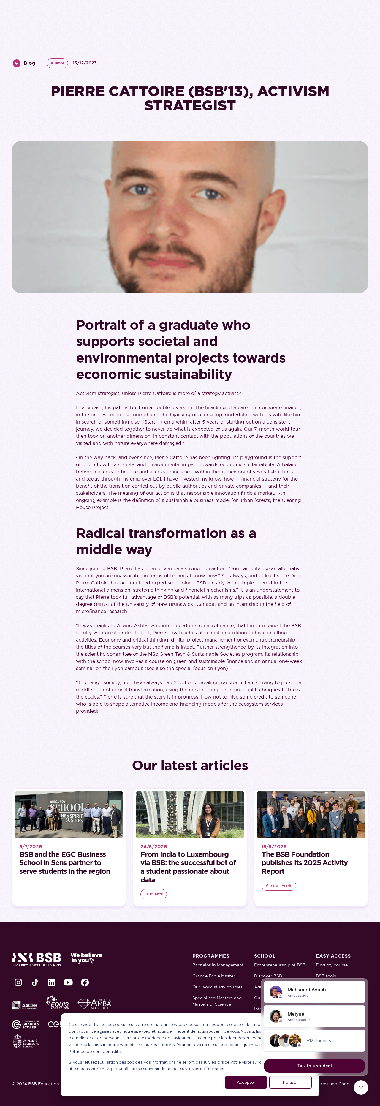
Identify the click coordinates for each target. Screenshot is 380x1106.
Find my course (332, 965)
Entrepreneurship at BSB (279, 965)
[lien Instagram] (18, 982)
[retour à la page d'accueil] (57, 959)
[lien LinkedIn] (51, 982)
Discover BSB (268, 976)
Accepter (246, 1082)
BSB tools (326, 976)
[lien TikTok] (35, 982)
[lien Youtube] (68, 982)
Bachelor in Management (218, 965)
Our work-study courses (217, 987)
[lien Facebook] (84, 982)
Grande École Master (213, 976)
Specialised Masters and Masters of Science (217, 1001)
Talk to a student (314, 1065)
